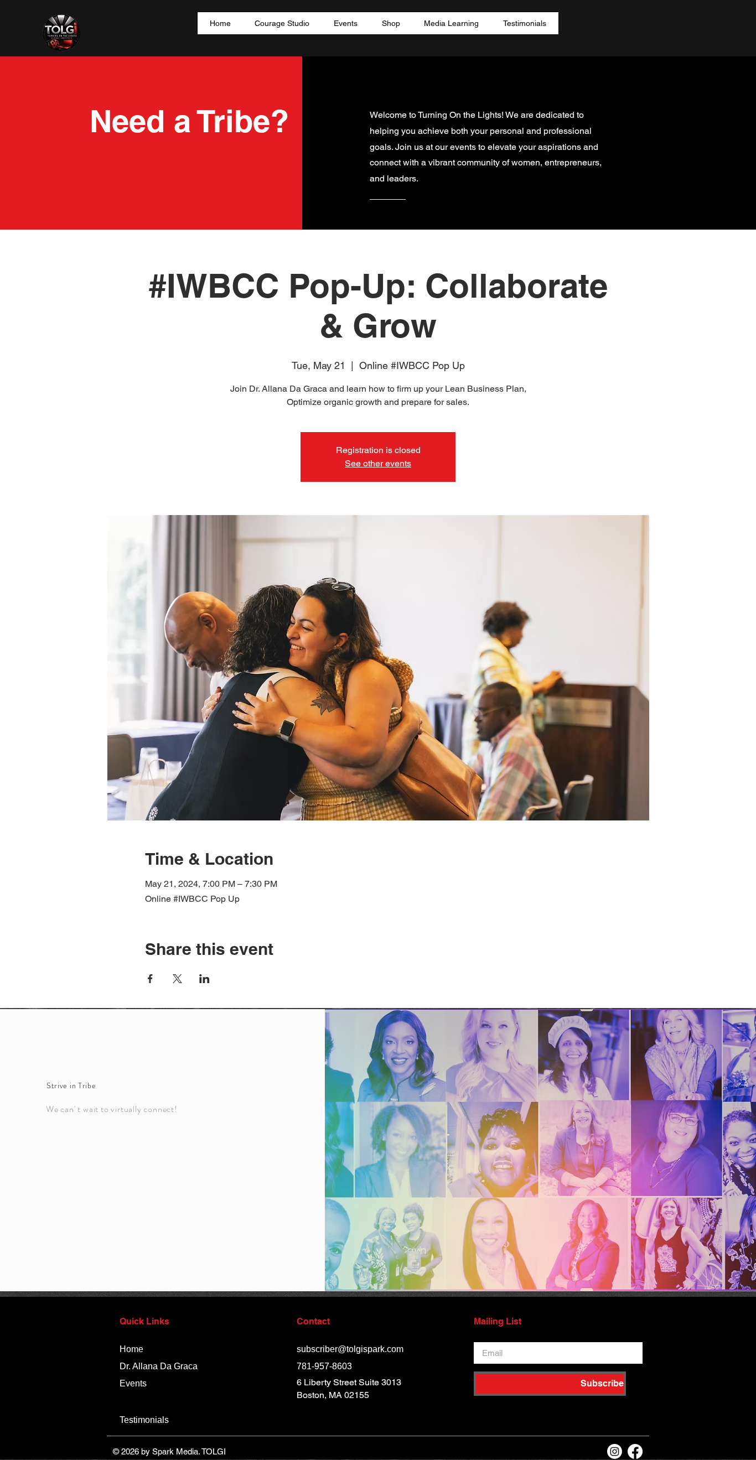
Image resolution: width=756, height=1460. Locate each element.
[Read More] (414, 218)
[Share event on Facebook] (150, 978)
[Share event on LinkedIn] (204, 978)
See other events (378, 463)
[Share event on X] (177, 978)
